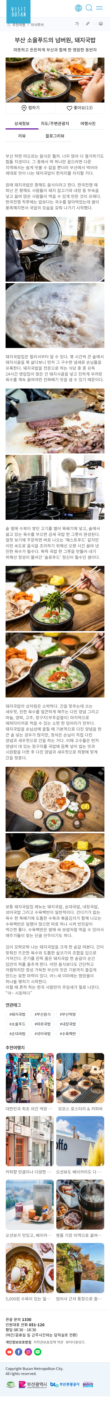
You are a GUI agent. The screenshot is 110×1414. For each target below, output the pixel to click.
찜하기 (33, 108)
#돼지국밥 (17, 1014)
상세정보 (22, 123)
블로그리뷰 (55, 136)
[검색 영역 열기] (90, 10)
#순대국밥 (17, 1033)
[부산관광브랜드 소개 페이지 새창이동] (88, 1384)
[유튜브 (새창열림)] (9, 1352)
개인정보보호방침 (18, 1341)
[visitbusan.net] (18, 12)
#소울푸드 (17, 1024)
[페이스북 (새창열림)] (18, 1352)
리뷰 (22, 136)
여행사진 (88, 123)
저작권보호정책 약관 (48, 1341)
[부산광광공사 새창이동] (64, 1384)
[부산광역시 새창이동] (33, 1384)
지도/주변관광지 (55, 123)
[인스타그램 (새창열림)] (28, 1352)
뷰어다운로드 (75, 1341)
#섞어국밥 (43, 1033)
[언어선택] (78, 8)
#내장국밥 (68, 1024)
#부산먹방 (68, 1014)
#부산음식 (43, 1014)
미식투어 (37, 24)
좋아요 (82, 108)
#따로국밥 (43, 1024)
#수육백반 (68, 1033)
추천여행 (18, 24)
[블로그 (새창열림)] (37, 1352)
